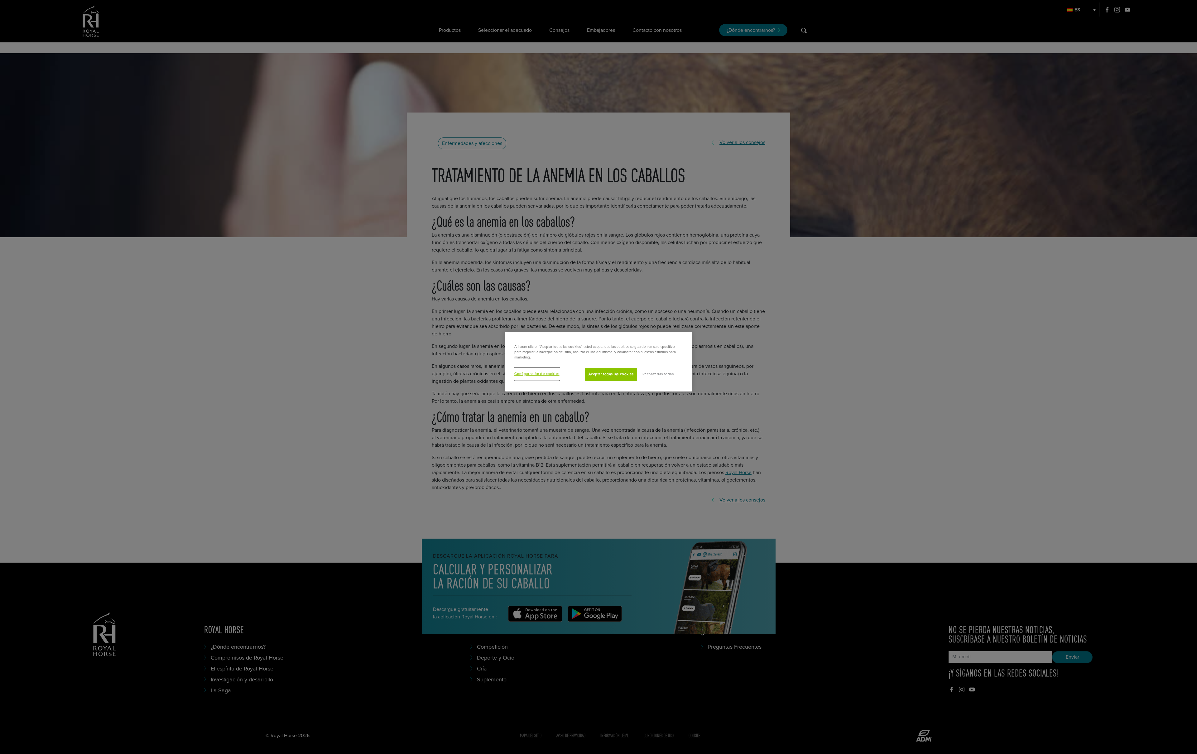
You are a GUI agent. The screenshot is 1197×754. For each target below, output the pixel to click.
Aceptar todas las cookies (611, 374)
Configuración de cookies (537, 374)
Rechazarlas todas (658, 374)
